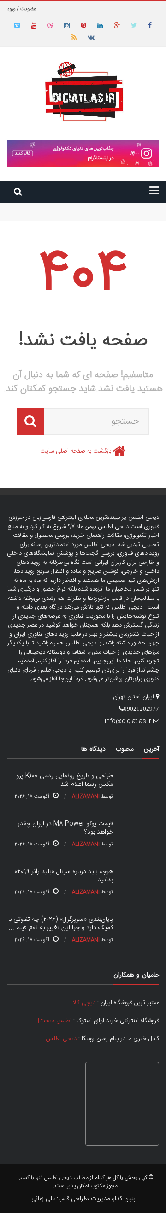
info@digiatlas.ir (128, 721)
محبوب (125, 749)
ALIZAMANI (86, 797)
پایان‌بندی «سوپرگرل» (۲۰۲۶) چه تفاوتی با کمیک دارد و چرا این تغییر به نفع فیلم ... (60, 923)
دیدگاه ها (93, 749)
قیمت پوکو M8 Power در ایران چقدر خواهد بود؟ (100, 216)
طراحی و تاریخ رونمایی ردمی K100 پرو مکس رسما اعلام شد (88, 207)
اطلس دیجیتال (53, 1021)
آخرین (151, 749)
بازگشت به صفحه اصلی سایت (75, 451)
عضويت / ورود (21, 9)
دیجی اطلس (61, 1039)
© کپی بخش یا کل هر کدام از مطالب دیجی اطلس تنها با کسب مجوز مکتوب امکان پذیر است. (85, 1181)
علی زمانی (43, 1199)
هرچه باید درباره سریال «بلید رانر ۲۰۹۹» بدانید (63, 875)
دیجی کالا (84, 1003)
